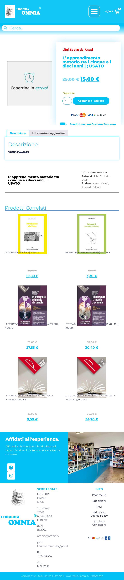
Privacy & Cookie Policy (99, 514)
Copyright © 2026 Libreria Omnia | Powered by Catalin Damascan (62, 575)
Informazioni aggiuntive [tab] (48, 133)
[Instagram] (11, 475)
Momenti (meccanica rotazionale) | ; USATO (87, 252)
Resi (99, 506)
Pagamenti (99, 495)
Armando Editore (91, 187)
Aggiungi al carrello (91, 100)
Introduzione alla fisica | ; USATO (22, 252)
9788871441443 (100, 183)
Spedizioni (99, 500)
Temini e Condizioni (99, 523)
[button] (94, 11)
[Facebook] (11, 467)
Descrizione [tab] (18, 133)
